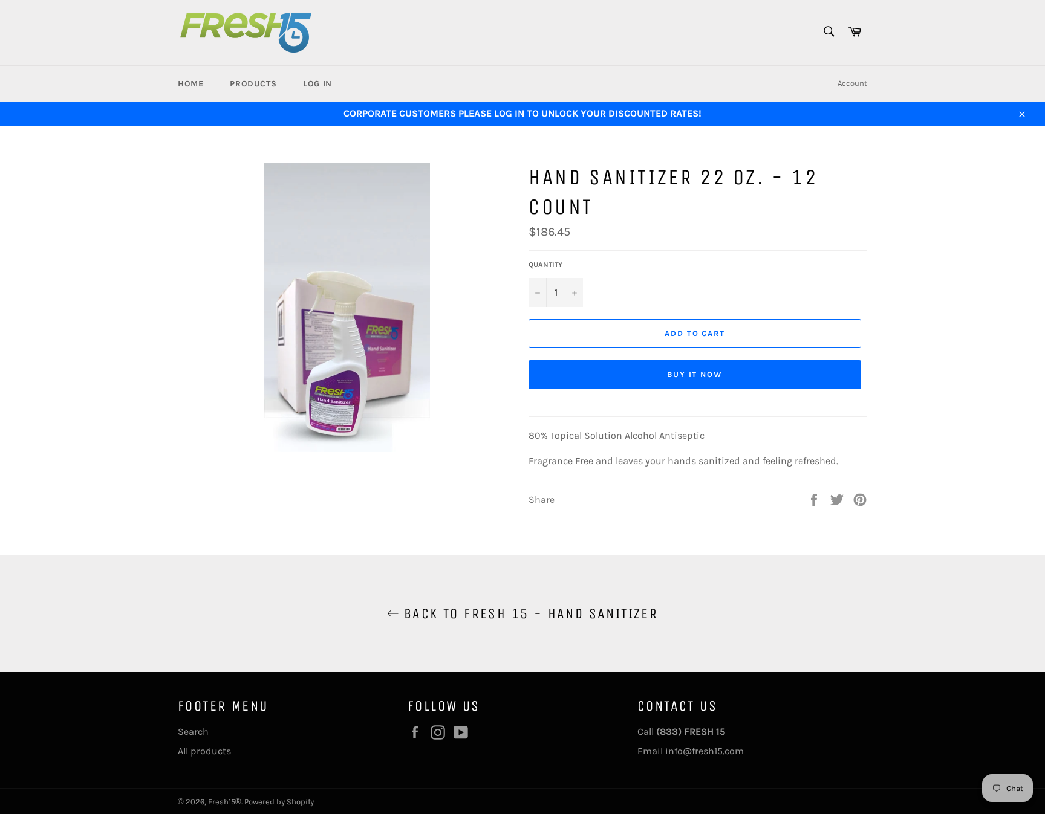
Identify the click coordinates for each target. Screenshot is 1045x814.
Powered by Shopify (279, 801)
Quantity (545, 264)
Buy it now (695, 374)
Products (253, 84)
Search (193, 731)
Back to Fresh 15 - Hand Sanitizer (529, 613)
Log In (317, 84)
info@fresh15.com (704, 751)
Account (852, 83)
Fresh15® (224, 801)
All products (204, 751)
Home (190, 84)
